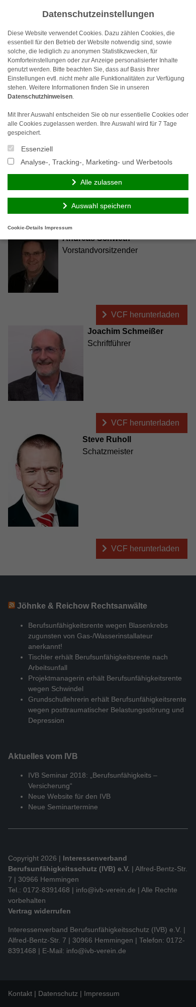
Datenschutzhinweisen (40, 96)
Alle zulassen (101, 182)
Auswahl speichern (101, 206)
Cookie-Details (25, 227)
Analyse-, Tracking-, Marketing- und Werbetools (95, 162)
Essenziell (36, 149)
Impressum (58, 227)
